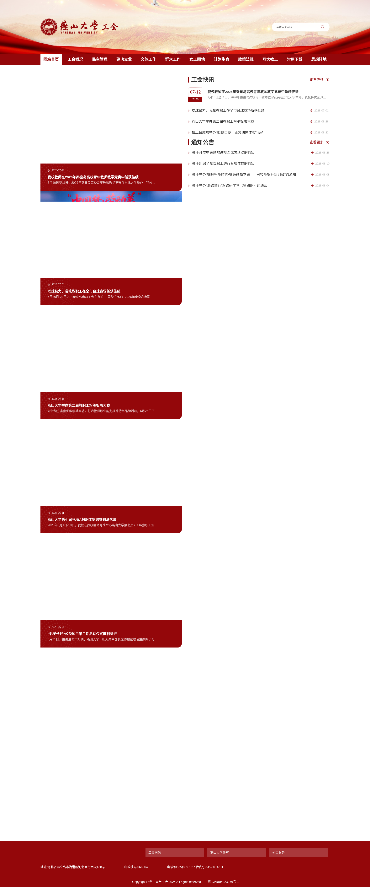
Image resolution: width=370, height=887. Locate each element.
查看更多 (317, 80)
